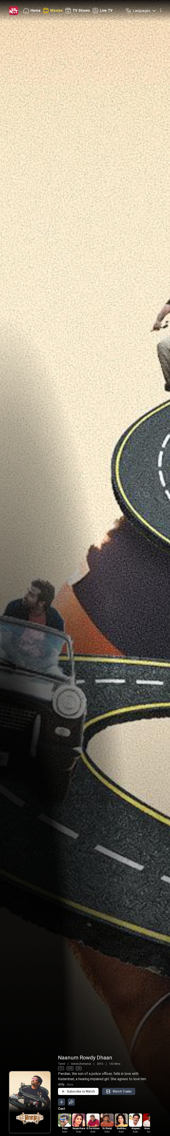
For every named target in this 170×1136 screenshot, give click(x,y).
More (70, 1084)
